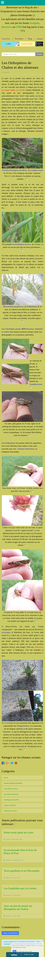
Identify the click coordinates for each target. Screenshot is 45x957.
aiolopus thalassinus (10, 805)
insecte (6, 777)
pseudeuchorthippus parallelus (13, 783)
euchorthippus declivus (11, 789)
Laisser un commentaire (10, 933)
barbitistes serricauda (10, 811)
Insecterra (6, 26)
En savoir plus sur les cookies (24, 951)
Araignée (34, 23)
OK (15, 951)
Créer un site (29, 954)
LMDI (19, 26)
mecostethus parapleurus (11, 794)
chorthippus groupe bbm (11, 800)
